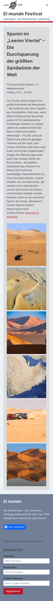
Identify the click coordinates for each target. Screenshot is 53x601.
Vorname (8, 556)
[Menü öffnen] (47, 5)
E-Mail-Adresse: (13, 578)
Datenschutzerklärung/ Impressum (22, 541)
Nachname (9, 567)
